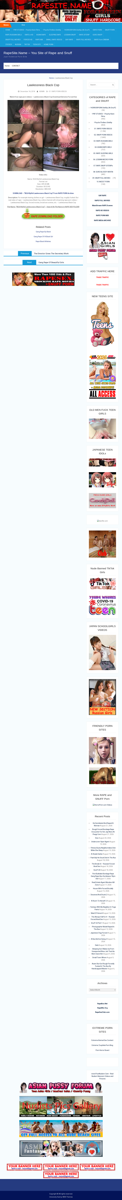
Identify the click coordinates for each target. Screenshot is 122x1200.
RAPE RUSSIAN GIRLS (13, 35)
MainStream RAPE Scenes (102, 205)
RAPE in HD (29, 35)
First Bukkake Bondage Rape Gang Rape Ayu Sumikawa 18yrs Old (103, 876)
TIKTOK (27, 44)
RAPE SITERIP (84, 35)
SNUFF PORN (110, 30)
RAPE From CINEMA (101, 40)
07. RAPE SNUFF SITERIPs (103, 166)
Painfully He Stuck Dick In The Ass (103, 858)
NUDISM (18, 44)
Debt (97, 945)
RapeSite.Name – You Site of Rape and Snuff (38, 53)
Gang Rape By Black (43, 232)
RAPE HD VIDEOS (102, 210)
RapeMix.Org (102, 1008)
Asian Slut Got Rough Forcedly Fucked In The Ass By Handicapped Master (103, 966)
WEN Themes (68, 1197)
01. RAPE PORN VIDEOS (58, 91)
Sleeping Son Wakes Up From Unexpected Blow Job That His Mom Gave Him (103, 951)
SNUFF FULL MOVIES (13, 40)
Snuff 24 (97, 870)
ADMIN (41, 91)
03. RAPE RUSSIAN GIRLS (103, 141)
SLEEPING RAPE (55, 35)
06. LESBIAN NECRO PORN (103, 159)
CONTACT (16, 66)
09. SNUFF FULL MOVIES (101, 178)
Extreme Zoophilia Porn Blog (102, 1045)
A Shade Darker (97, 854)
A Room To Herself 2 (99, 901)
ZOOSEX (8, 44)
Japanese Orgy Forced (98, 933)
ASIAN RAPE (41, 35)
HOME (7, 30)
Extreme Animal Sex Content (102, 1040)
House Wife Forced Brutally (103, 888)
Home (7, 66)
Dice (96, 838)
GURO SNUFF (97, 35)
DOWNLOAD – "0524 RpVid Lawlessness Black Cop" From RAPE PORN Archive (43, 193)
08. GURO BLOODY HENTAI (103, 172)
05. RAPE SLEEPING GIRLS (103, 153)
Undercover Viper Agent (100, 842)
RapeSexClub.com (102, 1012)
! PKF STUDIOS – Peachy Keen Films (26, 30)
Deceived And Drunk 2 (99, 895)
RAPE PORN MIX (102, 215)
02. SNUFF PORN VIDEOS (103, 135)
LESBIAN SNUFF (70, 35)
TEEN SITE (37, 44)
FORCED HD (28, 40)
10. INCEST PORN (103, 182)
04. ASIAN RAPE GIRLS (103, 147)
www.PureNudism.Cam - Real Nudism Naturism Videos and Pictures (102, 1076)
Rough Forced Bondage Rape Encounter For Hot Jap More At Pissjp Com (103, 831)
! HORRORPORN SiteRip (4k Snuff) (77, 30)
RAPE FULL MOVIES (83, 40)
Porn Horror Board (102, 1050)
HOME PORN (48, 44)
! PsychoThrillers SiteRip (52, 30)
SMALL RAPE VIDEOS (54, 40)
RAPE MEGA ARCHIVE (102, 220)
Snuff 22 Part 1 (97, 923)
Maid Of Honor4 (97, 913)
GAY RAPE (69, 40)
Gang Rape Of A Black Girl (43, 237)
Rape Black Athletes (43, 241)
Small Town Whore (99, 957)
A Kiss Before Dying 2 (99, 939)
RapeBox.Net (102, 1004)
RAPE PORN (97, 30)
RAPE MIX (39, 40)
